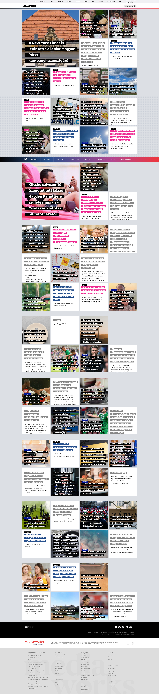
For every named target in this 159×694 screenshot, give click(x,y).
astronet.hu (84, 655)
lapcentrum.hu (112, 675)
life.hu (110, 657)
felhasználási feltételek (106, 632)
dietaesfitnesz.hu (86, 673)
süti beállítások (117, 632)
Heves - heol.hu (32, 675)
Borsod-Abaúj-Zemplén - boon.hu (37, 662)
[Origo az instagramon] (123, 627)
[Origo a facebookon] (116, 627)
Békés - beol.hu (32, 660)
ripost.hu (110, 652)
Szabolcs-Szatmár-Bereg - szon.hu (38, 686)
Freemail (69, 1)
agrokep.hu (58, 685)
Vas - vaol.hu (58, 652)
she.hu (110, 659)
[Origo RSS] (130, 627)
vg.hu (56, 682)
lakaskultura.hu (85, 660)
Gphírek (86, 1)
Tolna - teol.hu (32, 688)
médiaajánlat (131, 632)
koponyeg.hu (112, 671)
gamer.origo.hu (85, 662)
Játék (120, 1)
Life (35, 1)
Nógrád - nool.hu (33, 682)
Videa (52, 1)
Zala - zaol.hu (59, 657)
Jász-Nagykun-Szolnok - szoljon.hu (38, 677)
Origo (28, 1)
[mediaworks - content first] (34, 642)
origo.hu (57, 673)
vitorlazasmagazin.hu (87, 675)
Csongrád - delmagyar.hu (35, 664)
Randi (101, 1)
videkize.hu (84, 677)
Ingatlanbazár (111, 1)
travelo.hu (84, 671)
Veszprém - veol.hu (60, 654)
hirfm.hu (110, 687)
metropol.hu (111, 654)
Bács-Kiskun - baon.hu (34, 655)
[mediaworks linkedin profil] (132, 643)
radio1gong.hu (112, 685)
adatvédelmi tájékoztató (93, 632)
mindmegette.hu (86, 668)
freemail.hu (111, 668)
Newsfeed (60, 1)
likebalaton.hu (85, 664)
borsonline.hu (85, 689)
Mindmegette (43, 1)
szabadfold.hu (59, 668)
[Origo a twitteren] (119, 627)
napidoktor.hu (85, 666)
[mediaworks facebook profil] (128, 643)
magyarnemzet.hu (60, 666)
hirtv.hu (57, 671)
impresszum (124, 632)
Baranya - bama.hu (33, 657)
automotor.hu (85, 657)
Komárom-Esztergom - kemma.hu (38, 679)
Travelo (78, 1)
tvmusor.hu (84, 679)
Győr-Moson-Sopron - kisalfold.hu (38, 671)
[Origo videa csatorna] (127, 627)
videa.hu (110, 673)
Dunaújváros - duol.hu (34, 666)
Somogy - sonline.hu (34, 684)
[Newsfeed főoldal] (29, 627)
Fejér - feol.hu (32, 668)
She (93, 1)
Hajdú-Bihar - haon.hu (34, 673)
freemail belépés (130, 6)
